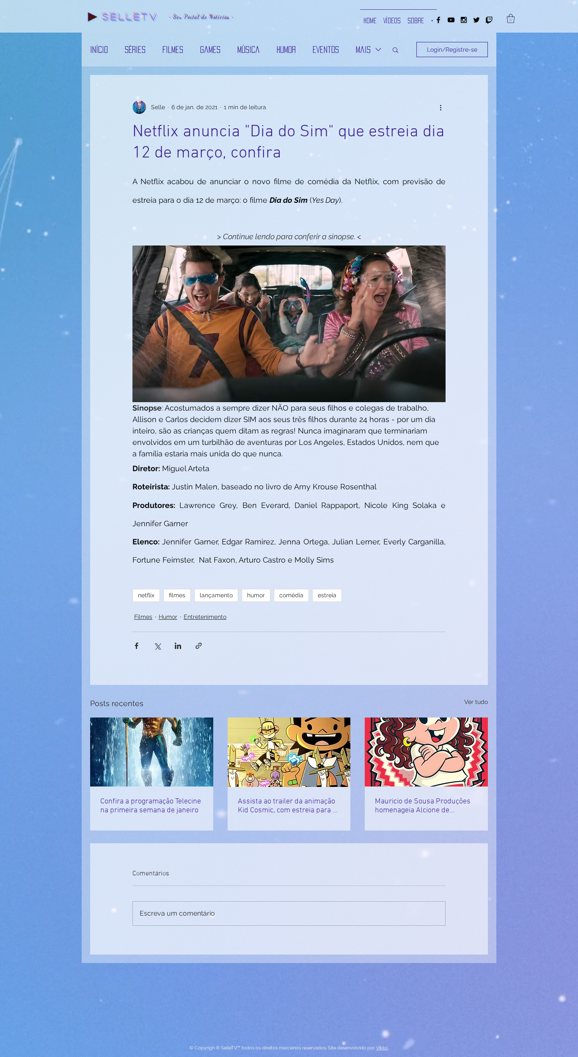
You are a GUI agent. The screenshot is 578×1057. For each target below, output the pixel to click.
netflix (146, 595)
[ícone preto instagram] (464, 20)
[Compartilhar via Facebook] (136, 646)
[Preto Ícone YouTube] (451, 20)
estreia (327, 595)
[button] (511, 18)
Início (99, 49)
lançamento (216, 595)
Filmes (172, 49)
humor (256, 595)
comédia (291, 595)
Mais (363, 49)
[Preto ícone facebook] (438, 20)
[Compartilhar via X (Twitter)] (157, 646)
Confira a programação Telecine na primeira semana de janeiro (150, 806)
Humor (286, 49)
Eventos (326, 49)
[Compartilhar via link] (199, 646)
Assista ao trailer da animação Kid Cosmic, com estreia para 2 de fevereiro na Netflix (287, 806)
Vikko (382, 1048)
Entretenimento (205, 616)
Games (210, 49)
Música (248, 49)
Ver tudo (476, 701)
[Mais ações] (440, 107)
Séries (135, 49)
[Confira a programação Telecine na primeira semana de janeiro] (151, 752)
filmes (177, 595)
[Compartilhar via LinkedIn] (178, 646)
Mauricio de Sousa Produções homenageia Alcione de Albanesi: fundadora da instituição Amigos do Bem (423, 806)
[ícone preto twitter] (476, 20)
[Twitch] (489, 20)
